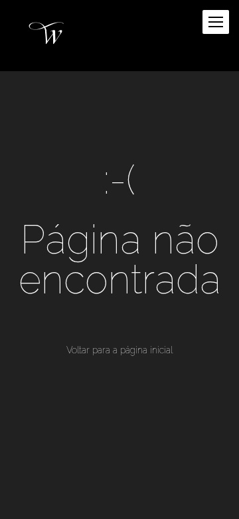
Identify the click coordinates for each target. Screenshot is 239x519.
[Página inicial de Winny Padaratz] (48, 35)
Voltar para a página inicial (119, 350)
